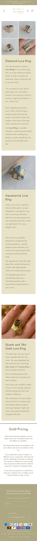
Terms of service (30, 534)
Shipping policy (13, 537)
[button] (4, 11)
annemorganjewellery (17, 531)
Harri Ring (9, 366)
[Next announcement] (33, 2)
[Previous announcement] (3, 2)
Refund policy (11, 534)
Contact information (24, 537)
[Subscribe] (31, 503)
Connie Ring (24, 366)
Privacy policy (20, 534)
